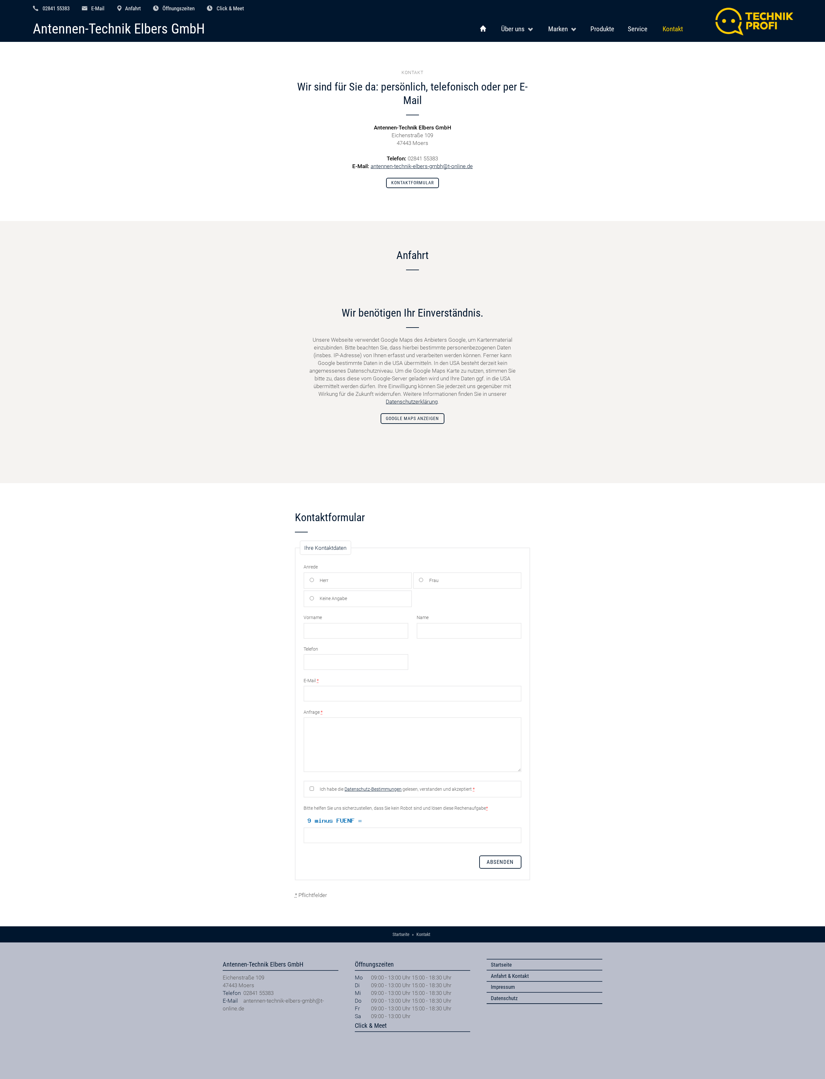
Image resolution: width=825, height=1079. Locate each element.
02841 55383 (56, 8)
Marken (558, 29)
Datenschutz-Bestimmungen (373, 789)
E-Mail (97, 8)
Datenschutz (504, 998)
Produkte (602, 29)
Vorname (313, 617)
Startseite (501, 964)
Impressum (503, 987)
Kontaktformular (412, 183)
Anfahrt (133, 8)
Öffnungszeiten (178, 8)
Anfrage (313, 712)
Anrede (311, 567)
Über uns (513, 29)
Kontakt (673, 29)
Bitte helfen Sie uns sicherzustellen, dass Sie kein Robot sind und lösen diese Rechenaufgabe (396, 808)
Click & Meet (230, 8)
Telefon (311, 649)
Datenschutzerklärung (412, 401)
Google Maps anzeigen (412, 418)
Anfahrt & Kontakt (510, 976)
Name (423, 617)
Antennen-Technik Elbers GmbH (119, 29)
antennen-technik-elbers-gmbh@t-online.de (422, 166)
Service (637, 29)
